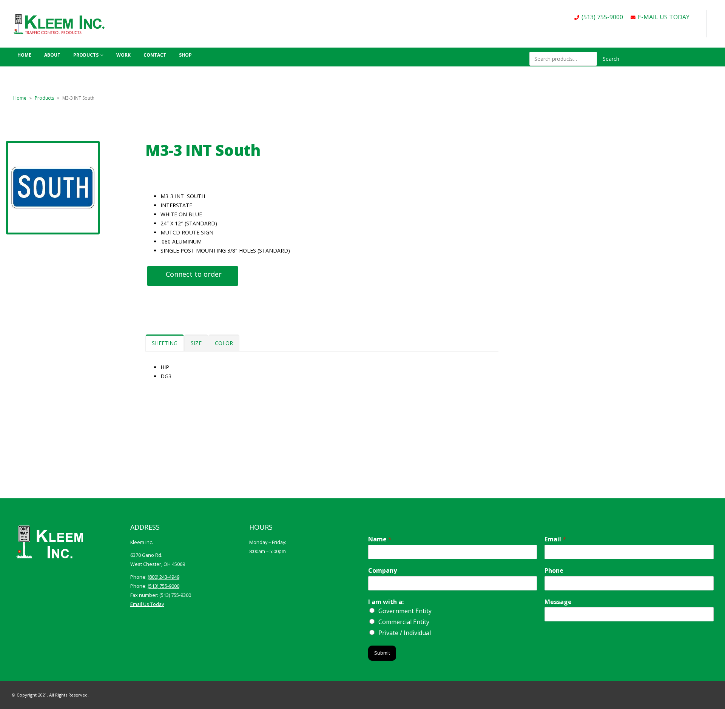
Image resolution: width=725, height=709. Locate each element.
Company (382, 571)
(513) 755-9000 (602, 17)
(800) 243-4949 (163, 577)
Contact (154, 55)
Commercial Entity (403, 622)
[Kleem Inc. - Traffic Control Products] (58, 24)
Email (555, 539)
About (52, 55)
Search (611, 58)
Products (86, 55)
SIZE (196, 343)
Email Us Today (147, 604)
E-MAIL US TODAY (664, 17)
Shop (185, 55)
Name (380, 539)
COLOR (224, 343)
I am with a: (386, 602)
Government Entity (405, 611)
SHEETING (164, 343)
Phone (554, 571)
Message (558, 602)
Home (24, 55)
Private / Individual (404, 633)
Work (123, 55)
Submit (382, 653)
